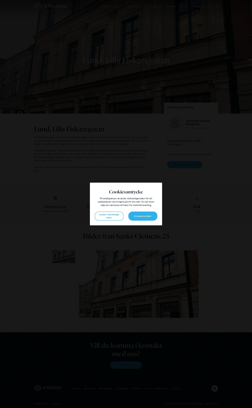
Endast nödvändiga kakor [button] (109, 216)
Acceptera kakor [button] (143, 216)
